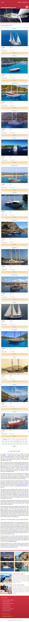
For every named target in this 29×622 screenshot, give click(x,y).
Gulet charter (7, 456)
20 (14, 441)
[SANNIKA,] (14, 202)
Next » (14, 446)
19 (11, 441)
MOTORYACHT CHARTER (8, 603)
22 (20, 441)
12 (17, 439)
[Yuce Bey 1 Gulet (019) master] (14, 394)
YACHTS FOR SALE (6, 607)
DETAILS (14, 53)
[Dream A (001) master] (14, 65)
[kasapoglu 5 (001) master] (14, 257)
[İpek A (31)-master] (14, 367)
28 (11, 444)
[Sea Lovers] (14, 120)
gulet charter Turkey (21, 484)
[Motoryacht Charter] (7, 556)
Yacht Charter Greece (19, 574)
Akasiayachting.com (8, 8)
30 (17, 444)
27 (8, 444)
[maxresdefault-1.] (14, 148)
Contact (26, 2)
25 (3, 444)
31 (20, 444)
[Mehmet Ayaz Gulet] (14, 93)
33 (25, 444)
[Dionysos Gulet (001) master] (14, 38)
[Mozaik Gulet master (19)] (14, 284)
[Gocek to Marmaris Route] (22, 567)
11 (14, 439)
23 (23, 441)
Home (21, 2)
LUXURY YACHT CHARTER (8, 600)
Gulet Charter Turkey (13, 541)
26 (5, 444)
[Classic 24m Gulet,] (14, 421)
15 (25, 439)
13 (19, 439)
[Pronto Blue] (14, 230)
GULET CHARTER (6, 601)
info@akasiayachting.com (8, 616)
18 (8, 441)
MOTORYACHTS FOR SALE (8, 609)
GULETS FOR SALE (6, 610)
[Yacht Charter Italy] (22, 556)
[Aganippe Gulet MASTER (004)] (14, 175)
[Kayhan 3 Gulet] (14, 312)
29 (14, 444)
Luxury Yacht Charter (18, 585)
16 (2, 441)
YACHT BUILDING (6, 605)
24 (26, 441)
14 (22, 439)
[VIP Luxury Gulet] (7, 567)
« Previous (5, 439)
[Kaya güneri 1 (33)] (14, 339)
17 (5, 441)
